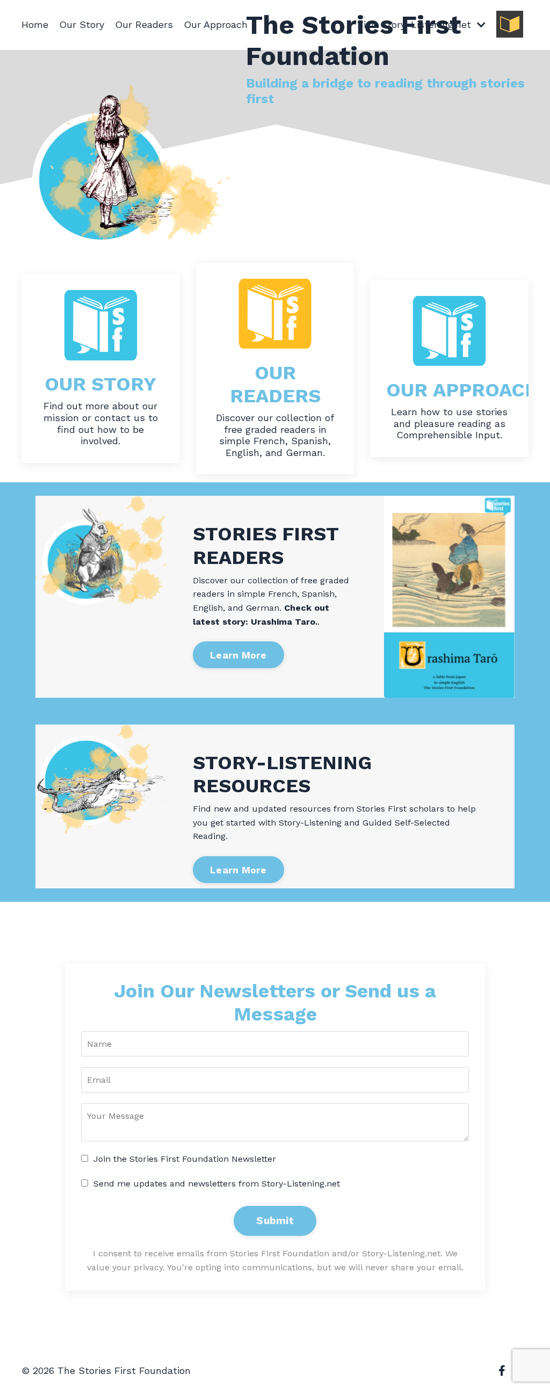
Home (34, 24)
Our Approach (216, 24)
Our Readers (144, 24)
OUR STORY (100, 384)
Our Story (81, 24)
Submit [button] (275, 1220)
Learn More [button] (238, 655)
